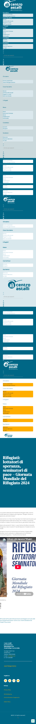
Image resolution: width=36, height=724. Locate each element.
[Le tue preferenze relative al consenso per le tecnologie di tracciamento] (33, 721)
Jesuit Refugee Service (10, 666)
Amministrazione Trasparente (11, 697)
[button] (18, 603)
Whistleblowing (8, 694)
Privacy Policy (7, 690)
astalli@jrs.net (11, 656)
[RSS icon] (18, 717)
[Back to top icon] (31, 720)
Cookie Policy (7, 701)
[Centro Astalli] (13, 11)
